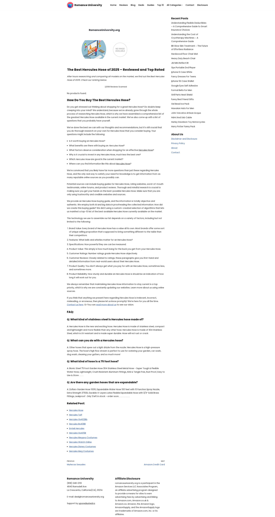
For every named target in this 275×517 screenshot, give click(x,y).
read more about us (106, 304)
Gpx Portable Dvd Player (183, 67)
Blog (133, 5)
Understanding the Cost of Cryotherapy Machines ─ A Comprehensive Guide (184, 38)
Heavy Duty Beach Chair (183, 58)
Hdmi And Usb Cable (181, 117)
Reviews (123, 5)
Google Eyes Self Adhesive (184, 85)
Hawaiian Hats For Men (182, 108)
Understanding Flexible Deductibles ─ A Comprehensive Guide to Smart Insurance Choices (189, 26)
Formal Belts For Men (181, 90)
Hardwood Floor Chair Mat (184, 53)
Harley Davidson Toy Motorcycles (188, 122)
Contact (190, 5)
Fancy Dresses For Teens (183, 76)
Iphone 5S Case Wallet (182, 81)
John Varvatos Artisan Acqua (186, 113)
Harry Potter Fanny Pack (183, 126)
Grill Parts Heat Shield (181, 94)
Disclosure (202, 5)
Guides (150, 5)
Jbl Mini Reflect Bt (180, 63)
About (174, 148)
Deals (141, 5)
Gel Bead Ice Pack (180, 103)
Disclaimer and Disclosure (184, 138)
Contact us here (75, 304)
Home (113, 5)
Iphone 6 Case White (181, 72)
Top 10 (160, 5)
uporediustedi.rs (87, 503)
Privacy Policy (178, 143)
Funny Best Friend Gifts (182, 99)
